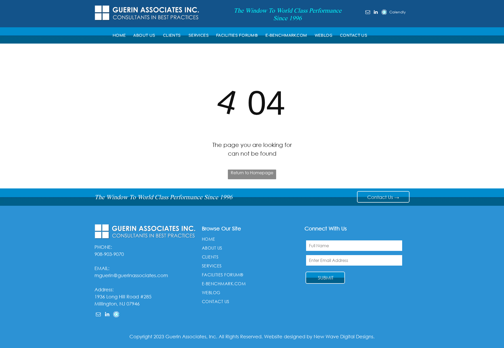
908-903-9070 (109, 254)
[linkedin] (375, 13)
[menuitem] (120, 35)
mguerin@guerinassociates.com (131, 275)
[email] (367, 13)
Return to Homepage (252, 172)
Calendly (397, 11)
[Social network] (384, 13)
